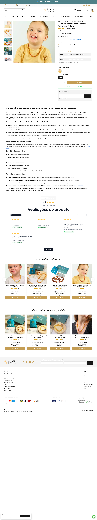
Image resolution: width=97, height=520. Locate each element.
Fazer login (86, 10)
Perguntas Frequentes (9, 386)
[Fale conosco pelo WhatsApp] (93, 516)
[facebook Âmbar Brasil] (86, 5)
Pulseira (33, 16)
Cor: (64, 67)
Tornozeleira (44, 16)
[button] (75, 86)
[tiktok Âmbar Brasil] (91, 5)
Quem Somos (7, 371)
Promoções (15, 16)
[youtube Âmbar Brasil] (89, 5)
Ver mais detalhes (63, 47)
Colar (23, 16)
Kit (53, 16)
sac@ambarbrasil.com (33, 5)
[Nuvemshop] (87, 410)
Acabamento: (63, 74)
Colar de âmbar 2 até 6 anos (77, 21)
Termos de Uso (7, 388)
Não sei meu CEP (63, 98)
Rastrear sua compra (9, 382)
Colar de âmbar (65, 21)
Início (6, 16)
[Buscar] (22, 10)
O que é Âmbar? (8, 374)
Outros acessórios (65, 16)
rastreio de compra (78, 185)
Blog (90, 16)
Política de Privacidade (9, 391)
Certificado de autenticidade (11, 376)
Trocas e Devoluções (9, 378)
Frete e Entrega (8, 380)
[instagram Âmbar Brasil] (84, 5)
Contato (6, 384)
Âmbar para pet (79, 16)
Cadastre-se (80, 10)
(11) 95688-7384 (10, 5)
